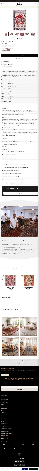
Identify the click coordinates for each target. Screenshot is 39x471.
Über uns (2, 410)
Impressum (3, 412)
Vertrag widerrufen (19, 461)
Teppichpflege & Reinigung (5, 425)
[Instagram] (18, 458)
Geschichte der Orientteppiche (6, 433)
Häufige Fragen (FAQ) (5, 374)
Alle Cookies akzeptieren (33, 469)
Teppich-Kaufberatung (5, 423)
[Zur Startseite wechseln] (19, 4)
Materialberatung (4, 426)
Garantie (2, 404)
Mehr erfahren (4, 146)
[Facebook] (16, 458)
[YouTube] (23, 458)
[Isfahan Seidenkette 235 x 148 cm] (10, 280)
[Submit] (19, 389)
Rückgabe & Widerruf (21, 374)
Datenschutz (3, 418)
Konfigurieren (25, 469)
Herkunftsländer (3, 429)
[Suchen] (3, 4)
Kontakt (2, 397)
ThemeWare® (23, 465)
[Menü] (1, 4)
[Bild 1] (17, 38)
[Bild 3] (19, 38)
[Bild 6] (21, 38)
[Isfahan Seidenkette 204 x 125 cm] (28, 280)
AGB (1, 417)
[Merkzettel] (35, 4)
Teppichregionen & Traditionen (6, 428)
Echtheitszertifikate (30, 374)
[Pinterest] (20, 458)
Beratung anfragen (20, 193)
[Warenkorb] (37, 4)
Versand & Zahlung (13, 374)
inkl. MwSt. (3, 51)
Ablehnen (19, 469)
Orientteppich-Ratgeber (5, 431)
